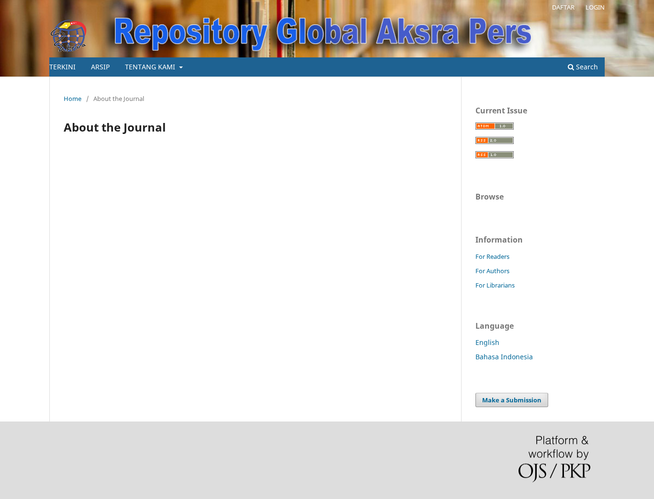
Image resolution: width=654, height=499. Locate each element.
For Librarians (495, 285)
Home (72, 98)
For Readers (492, 256)
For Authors (492, 270)
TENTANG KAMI (151, 66)
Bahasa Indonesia (504, 356)
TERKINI (62, 66)
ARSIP (100, 66)
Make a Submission (511, 400)
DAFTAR (563, 7)
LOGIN (595, 7)
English (487, 342)
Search (586, 66)
